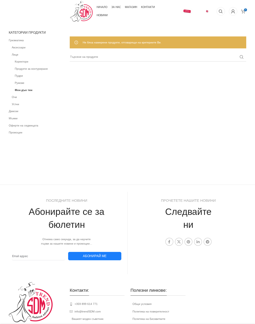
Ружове (19, 82)
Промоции (15, 132)
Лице (15, 54)
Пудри (19, 75)
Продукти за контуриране (31, 68)
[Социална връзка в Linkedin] (198, 242)
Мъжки (13, 118)
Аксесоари (19, 47)
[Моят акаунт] (233, 11)
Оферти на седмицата (23, 125)
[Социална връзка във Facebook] (169, 242)
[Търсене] (221, 11)
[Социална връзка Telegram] (208, 242)
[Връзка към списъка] (97, 304)
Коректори (21, 61)
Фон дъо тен (23, 90)
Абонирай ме (95, 256)
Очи (14, 97)
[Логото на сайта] (81, 11)
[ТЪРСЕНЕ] (241, 57)
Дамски (13, 111)
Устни (15, 104)
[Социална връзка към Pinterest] (188, 242)
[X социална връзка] (179, 242)
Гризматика (16, 40)
